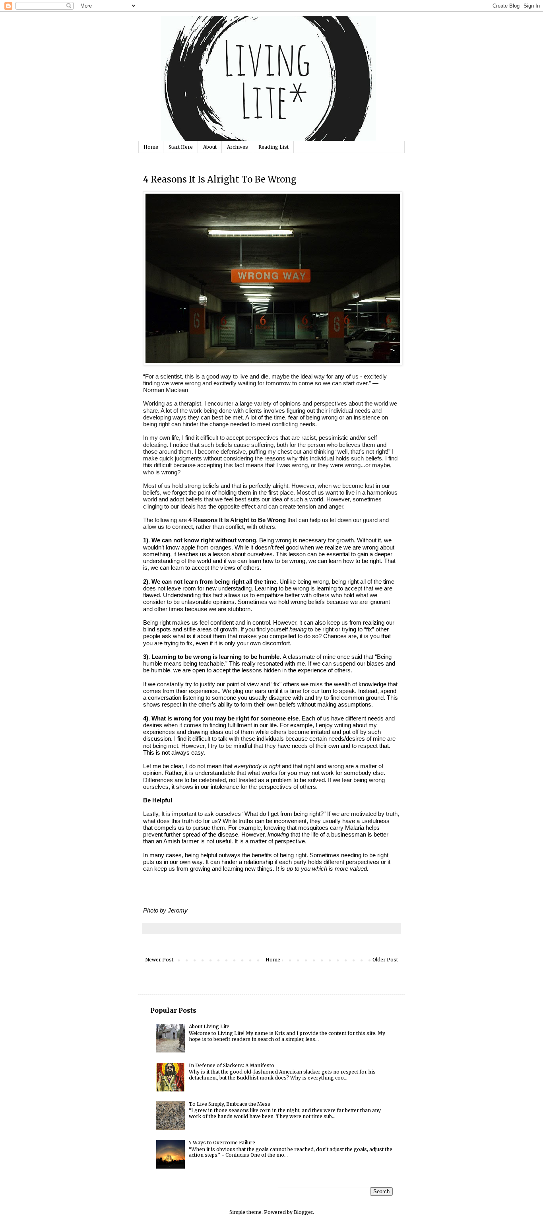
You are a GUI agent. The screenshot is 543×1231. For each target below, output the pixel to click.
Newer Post (159, 960)
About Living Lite (209, 1026)
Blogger (303, 1212)
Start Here (181, 147)
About (210, 147)
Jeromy (178, 910)
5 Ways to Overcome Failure (222, 1143)
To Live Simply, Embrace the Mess (229, 1104)
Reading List (273, 147)
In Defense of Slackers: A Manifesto (231, 1065)
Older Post (385, 960)
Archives (237, 147)
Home (151, 147)
